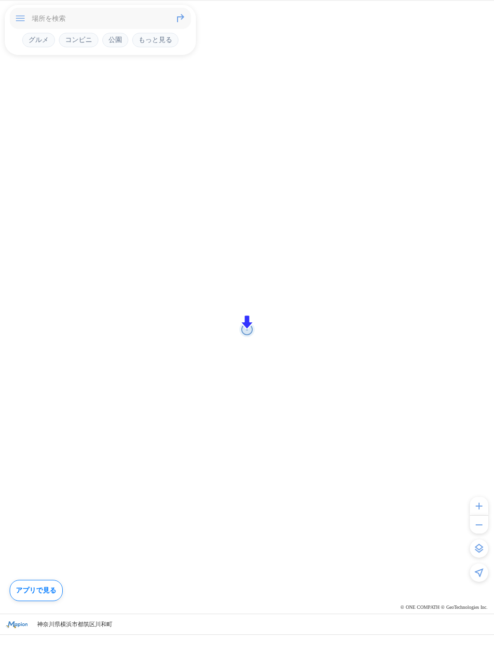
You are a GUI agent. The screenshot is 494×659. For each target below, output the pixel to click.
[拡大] (479, 506)
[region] (247, 329)
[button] (247, 322)
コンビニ (78, 39)
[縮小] (479, 524)
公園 (115, 39)
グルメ (38, 39)
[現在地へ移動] (479, 572)
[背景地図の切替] (479, 548)
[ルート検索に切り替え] (180, 18)
